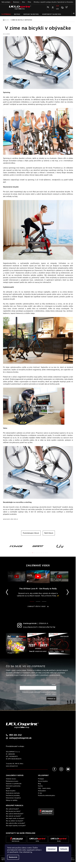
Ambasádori (42, 790)
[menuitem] (6, 14)
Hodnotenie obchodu (13, 793)
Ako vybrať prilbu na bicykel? (15, 823)
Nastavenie (13, 857)
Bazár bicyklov (11, 790)
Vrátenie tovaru (11, 779)
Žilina (29, 2)
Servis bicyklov (43, 781)
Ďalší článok (48, 533)
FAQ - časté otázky (44, 788)
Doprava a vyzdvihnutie (13, 783)
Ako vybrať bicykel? (12, 809)
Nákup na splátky (11, 800)
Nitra (23, 2)
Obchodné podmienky (13, 786)
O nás (40, 793)
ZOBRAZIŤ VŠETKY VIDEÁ (36, 606)
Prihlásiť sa (51, 698)
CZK (57, 9)
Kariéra (40, 786)
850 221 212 (15, 735)
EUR (57, 6)
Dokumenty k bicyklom (13, 798)
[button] (28, 551)
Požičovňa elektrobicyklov (46, 795)
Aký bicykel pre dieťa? (13, 811)
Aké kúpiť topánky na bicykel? (16, 825)
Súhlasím (63, 849)
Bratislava (16, 2)
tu (31, 852)
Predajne (41, 779)
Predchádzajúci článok (31, 533)
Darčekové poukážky (13, 795)
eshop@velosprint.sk (20, 738)
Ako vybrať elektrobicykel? (14, 813)
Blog (39, 783)
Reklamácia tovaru (12, 781)
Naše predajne (6, 2)
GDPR (8, 788)
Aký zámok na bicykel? (13, 816)
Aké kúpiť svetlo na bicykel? (15, 818)
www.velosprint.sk (12, 766)
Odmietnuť (52, 849)
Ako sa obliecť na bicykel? (14, 821)
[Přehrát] (16, 576)
